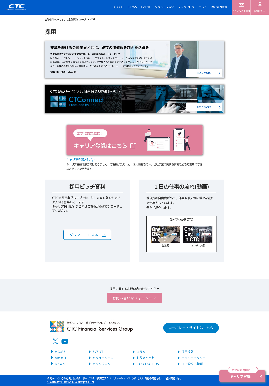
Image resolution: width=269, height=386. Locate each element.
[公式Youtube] (64, 341)
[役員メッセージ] (134, 59)
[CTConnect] (134, 99)
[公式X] (55, 341)
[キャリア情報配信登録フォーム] (134, 140)
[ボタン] (181, 234)
